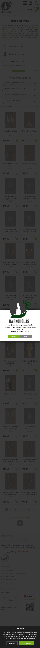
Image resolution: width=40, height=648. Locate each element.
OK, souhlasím (26, 643)
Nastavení (12, 643)
